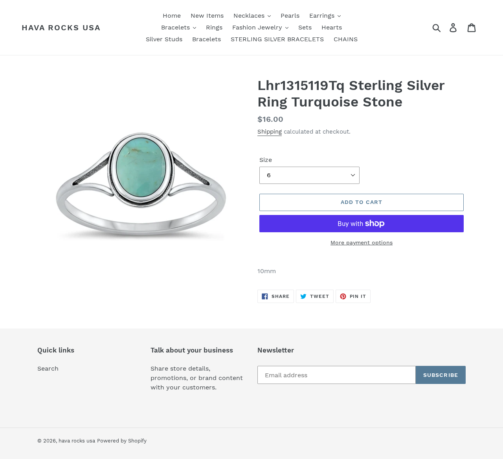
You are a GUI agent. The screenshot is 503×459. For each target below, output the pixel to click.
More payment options (361, 242)
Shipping (269, 131)
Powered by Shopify (122, 441)
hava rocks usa (61, 27)
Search (48, 368)
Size (265, 159)
